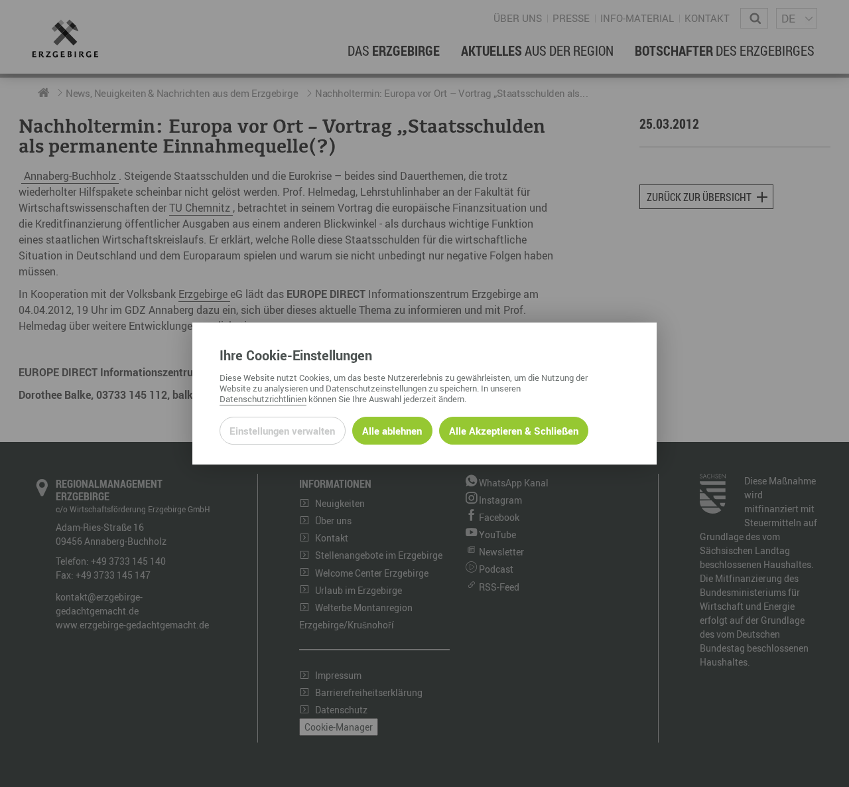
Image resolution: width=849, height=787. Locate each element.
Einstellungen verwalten (282, 430)
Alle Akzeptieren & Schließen (513, 430)
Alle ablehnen (392, 430)
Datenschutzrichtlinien (263, 399)
